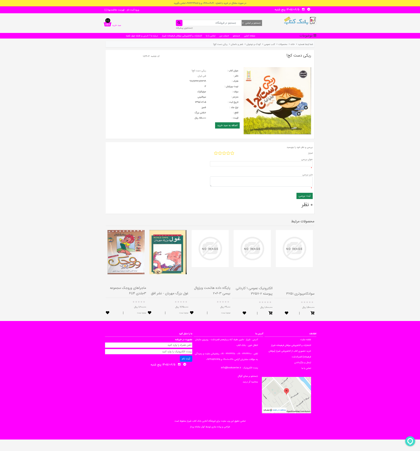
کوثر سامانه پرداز (197, 427)
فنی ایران (202, 76)
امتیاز (310, 153)
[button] (271, 313)
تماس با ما (210, 36)
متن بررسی (307, 174)
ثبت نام (186, 359)
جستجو (236, 36)
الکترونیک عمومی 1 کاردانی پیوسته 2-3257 (254, 291)
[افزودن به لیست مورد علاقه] (107, 313)
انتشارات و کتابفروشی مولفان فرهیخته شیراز (182, 36)
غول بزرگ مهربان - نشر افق (169, 293)
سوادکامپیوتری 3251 (300, 293)
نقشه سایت (305, 339)
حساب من (224, 36)
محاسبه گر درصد (250, 382)
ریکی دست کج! (199, 70)
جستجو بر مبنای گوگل (248, 376)
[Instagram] (303, 9)
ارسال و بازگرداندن (302, 362)
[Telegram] (308, 9)
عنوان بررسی (307, 159)
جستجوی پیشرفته (184, 28)
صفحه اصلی (249, 36)
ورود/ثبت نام (133, 10)
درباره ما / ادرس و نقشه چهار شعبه (142, 36)
